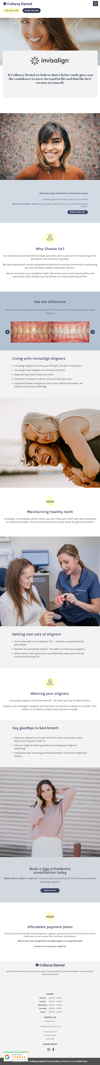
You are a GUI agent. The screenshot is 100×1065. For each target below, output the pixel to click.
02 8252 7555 (50, 1021)
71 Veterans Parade (50, 1032)
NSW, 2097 (50, 1039)
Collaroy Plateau (50, 1035)
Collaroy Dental (37, 1061)
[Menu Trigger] (95, 3)
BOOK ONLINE (31, 10)
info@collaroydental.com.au (50, 1026)
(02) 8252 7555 (12, 10)
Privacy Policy (53, 1061)
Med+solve (82, 1061)
